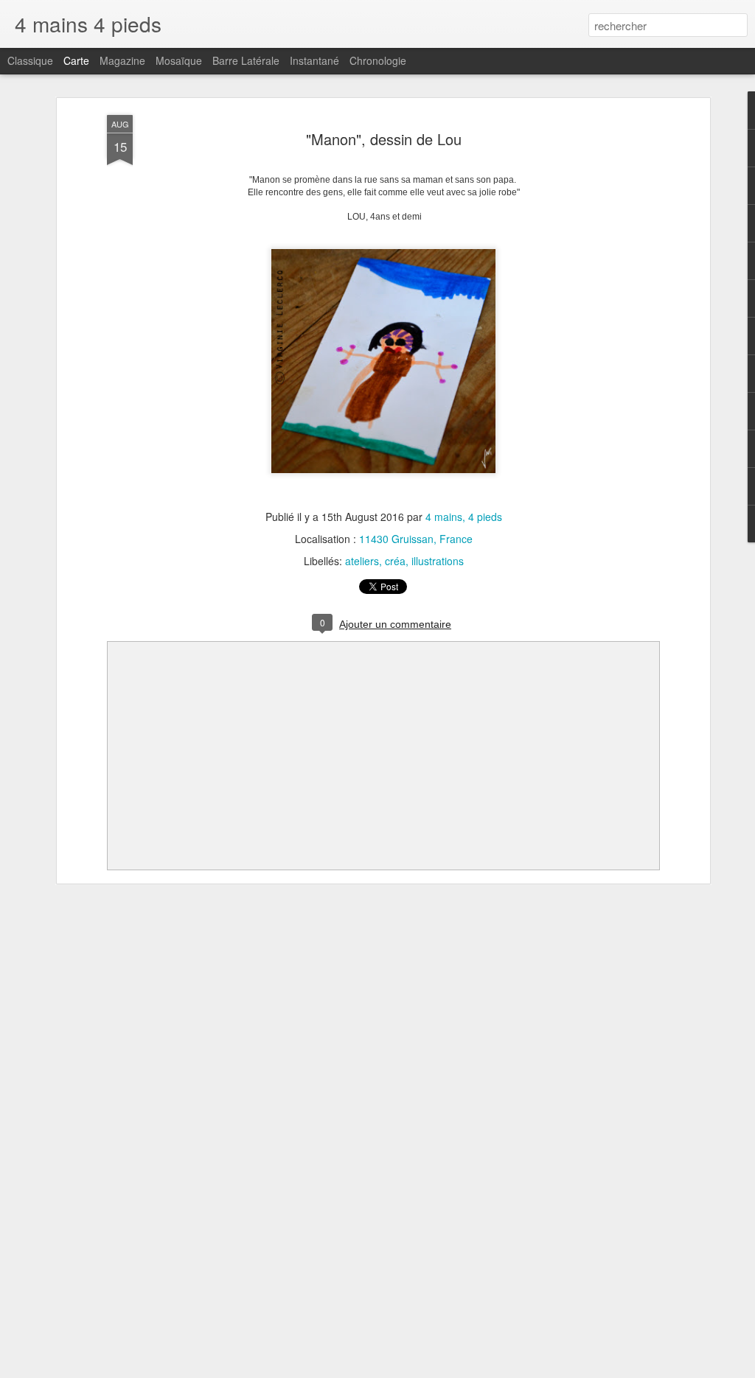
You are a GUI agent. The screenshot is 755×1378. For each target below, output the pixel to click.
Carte (76, 60)
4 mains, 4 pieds (463, 516)
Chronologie (377, 60)
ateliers (362, 560)
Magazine (122, 60)
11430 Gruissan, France (416, 538)
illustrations (437, 560)
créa (395, 560)
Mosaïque (179, 60)
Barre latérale (245, 60)
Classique (30, 60)
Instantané (314, 60)
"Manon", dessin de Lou (384, 139)
